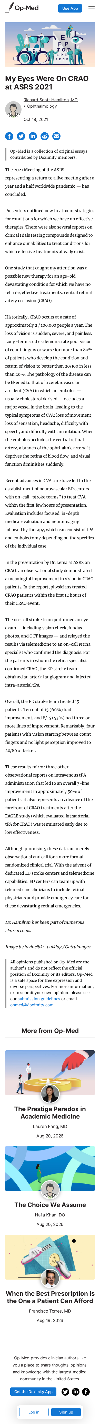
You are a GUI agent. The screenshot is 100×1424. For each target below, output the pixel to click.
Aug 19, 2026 (34, 1320)
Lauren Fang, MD (50, 1126)
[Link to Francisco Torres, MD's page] (50, 1279)
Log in (33, 1412)
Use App (70, 8)
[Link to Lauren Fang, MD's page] (50, 1094)
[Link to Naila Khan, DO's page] (50, 1190)
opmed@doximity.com (32, 1005)
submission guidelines (39, 998)
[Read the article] (50, 1073)
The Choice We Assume (50, 1205)
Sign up (66, 1412)
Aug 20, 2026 (34, 1135)
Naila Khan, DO (50, 1214)
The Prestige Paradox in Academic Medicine (50, 1113)
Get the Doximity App (33, 1391)
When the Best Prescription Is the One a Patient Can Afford (50, 1297)
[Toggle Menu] (91, 8)
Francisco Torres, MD (50, 1311)
